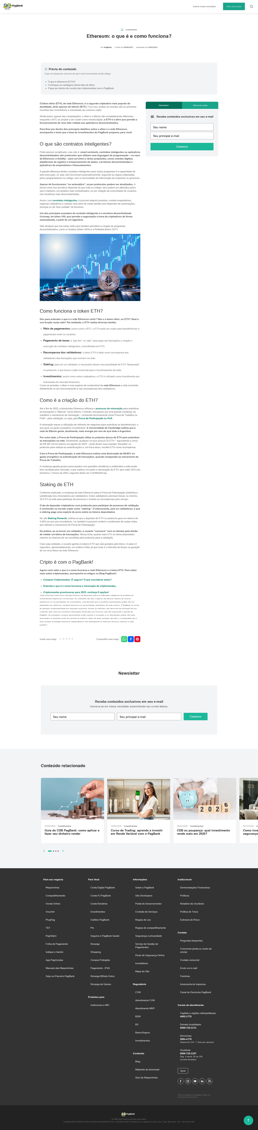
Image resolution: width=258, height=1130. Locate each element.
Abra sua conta (234, 6)
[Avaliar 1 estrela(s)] (60, 639)
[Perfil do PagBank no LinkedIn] (202, 1081)
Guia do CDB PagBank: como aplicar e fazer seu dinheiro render (72, 832)
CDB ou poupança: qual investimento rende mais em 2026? (203, 832)
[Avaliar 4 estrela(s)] (69, 639)
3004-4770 (186, 1039)
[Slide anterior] (44, 851)
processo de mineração (109, 408)
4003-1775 (186, 1016)
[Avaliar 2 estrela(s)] (63, 639)
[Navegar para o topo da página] (248, 1120)
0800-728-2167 (188, 1053)
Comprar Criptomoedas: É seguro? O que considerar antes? (77, 579)
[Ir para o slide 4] (58, 851)
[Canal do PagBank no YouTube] (195, 1081)
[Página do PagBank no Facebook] (180, 1081)
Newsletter (164, 105)
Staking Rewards (57, 518)
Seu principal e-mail (166, 136)
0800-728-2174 (188, 1027)
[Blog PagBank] (209, 1081)
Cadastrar (182, 146)
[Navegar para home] (122, 30)
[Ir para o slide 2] (53, 851)
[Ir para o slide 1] (50, 851)
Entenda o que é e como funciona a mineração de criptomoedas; (79, 585)
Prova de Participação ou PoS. (95, 418)
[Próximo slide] (63, 851)
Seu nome (160, 127)
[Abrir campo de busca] (251, 6)
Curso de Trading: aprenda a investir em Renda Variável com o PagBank (137, 832)
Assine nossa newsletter (204, 6)
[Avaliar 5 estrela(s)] (72, 639)
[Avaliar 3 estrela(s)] (66, 639)
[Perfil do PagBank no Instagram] (188, 1081)
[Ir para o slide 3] (55, 851)
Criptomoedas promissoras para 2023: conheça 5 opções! (76, 592)
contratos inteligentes (65, 200)
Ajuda (183, 1070)
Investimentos (131, 30)
